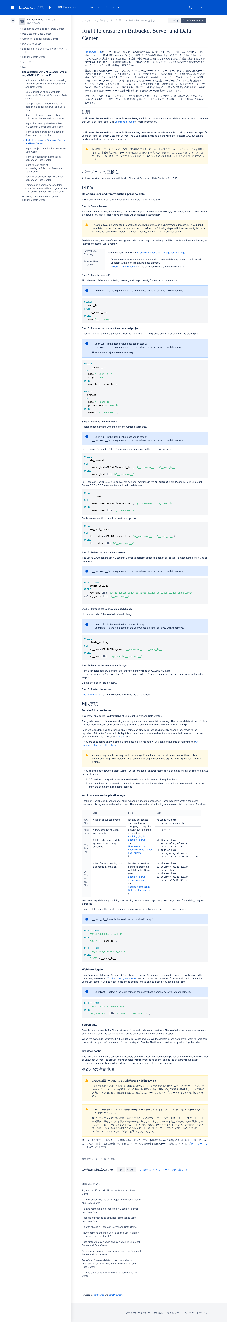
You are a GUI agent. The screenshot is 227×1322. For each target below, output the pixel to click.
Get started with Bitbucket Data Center (43, 28)
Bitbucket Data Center (34, 56)
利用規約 (158, 1312)
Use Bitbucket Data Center (36, 33)
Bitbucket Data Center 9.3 (41, 19)
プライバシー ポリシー (138, 1312)
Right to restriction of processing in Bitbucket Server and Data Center (44, 168)
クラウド (174, 20)
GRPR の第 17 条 (93, 52)
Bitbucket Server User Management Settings (161, 252)
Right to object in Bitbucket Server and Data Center (109, 1226)
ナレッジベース (91, 7)
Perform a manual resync (124, 266)
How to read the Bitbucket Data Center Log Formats (140, 849)
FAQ (24, 66)
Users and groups (124, 121)
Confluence (98, 1295)
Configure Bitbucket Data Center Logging (139, 888)
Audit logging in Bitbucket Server (137, 838)
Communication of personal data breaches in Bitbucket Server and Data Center (46, 95)
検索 (190, 7)
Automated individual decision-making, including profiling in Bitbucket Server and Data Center (46, 83)
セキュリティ (174, 1312)
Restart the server (91, 694)
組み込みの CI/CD (31, 43)
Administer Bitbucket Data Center (40, 38)
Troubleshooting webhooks (121, 978)
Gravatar (120, 736)
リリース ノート (30, 61)
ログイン (201, 7)
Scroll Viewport (115, 1295)
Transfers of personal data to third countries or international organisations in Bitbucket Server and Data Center (46, 188)
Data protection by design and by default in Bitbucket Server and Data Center (45, 106)
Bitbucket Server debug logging (137, 878)
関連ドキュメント (67, 7)
